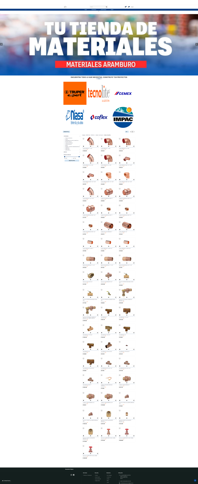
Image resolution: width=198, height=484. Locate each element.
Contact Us (109, 477)
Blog (108, 480)
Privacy (96, 475)
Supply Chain (97, 480)
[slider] (64, 156)
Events (108, 478)
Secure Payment (98, 478)
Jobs (108, 482)
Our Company (109, 475)
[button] (1, 44)
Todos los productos (68, 138)
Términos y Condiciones (87, 475)
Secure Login (97, 477)
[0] (125, 7)
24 (126, 131)
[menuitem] (85, 10)
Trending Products (7, 480)
